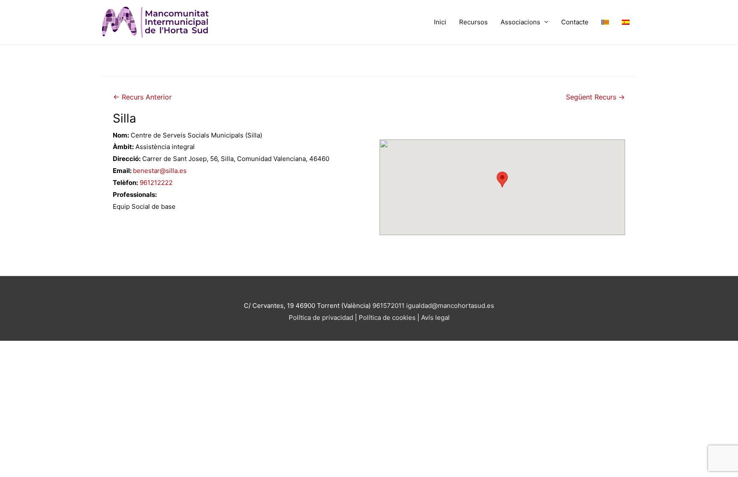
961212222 (156, 183)
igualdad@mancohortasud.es (450, 305)
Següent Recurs (595, 97)
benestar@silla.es (160, 171)
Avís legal (435, 317)
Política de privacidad (321, 317)
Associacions (520, 22)
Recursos (473, 22)
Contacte (575, 22)
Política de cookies (388, 317)
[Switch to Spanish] (625, 22)
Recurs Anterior (142, 97)
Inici (440, 22)
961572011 (388, 305)
